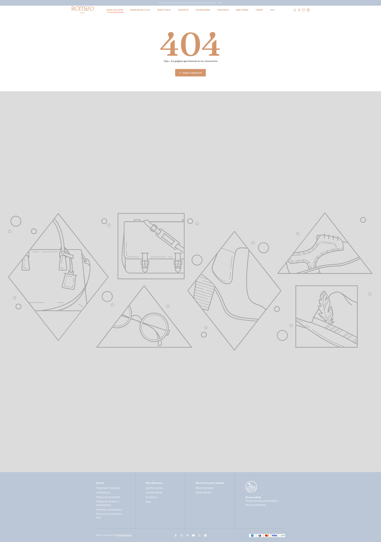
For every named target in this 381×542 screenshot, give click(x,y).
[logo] (82, 10)
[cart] (308, 9)
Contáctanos (103, 492)
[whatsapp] (199, 535)
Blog (148, 502)
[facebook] (176, 535)
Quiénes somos (154, 488)
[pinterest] (187, 535)
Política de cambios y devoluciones (107, 503)
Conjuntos (183, 10)
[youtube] (193, 535)
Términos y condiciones (108, 510)
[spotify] (205, 535)
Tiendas (259, 10)
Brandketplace (124, 535)
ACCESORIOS (223, 10)
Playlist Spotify (203, 492)
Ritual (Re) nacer (205, 488)
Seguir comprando (192, 72)
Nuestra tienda (154, 492)
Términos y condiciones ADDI (108, 516)
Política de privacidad (108, 497)
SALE (272, 10)
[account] (299, 9)
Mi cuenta (151, 497)
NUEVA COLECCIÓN (115, 10)
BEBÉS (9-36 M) (164, 10)
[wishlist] (303, 9)
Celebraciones (203, 10)
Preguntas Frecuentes (108, 488)
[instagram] (182, 535)
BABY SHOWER (242, 10)
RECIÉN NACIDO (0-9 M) (140, 10)
